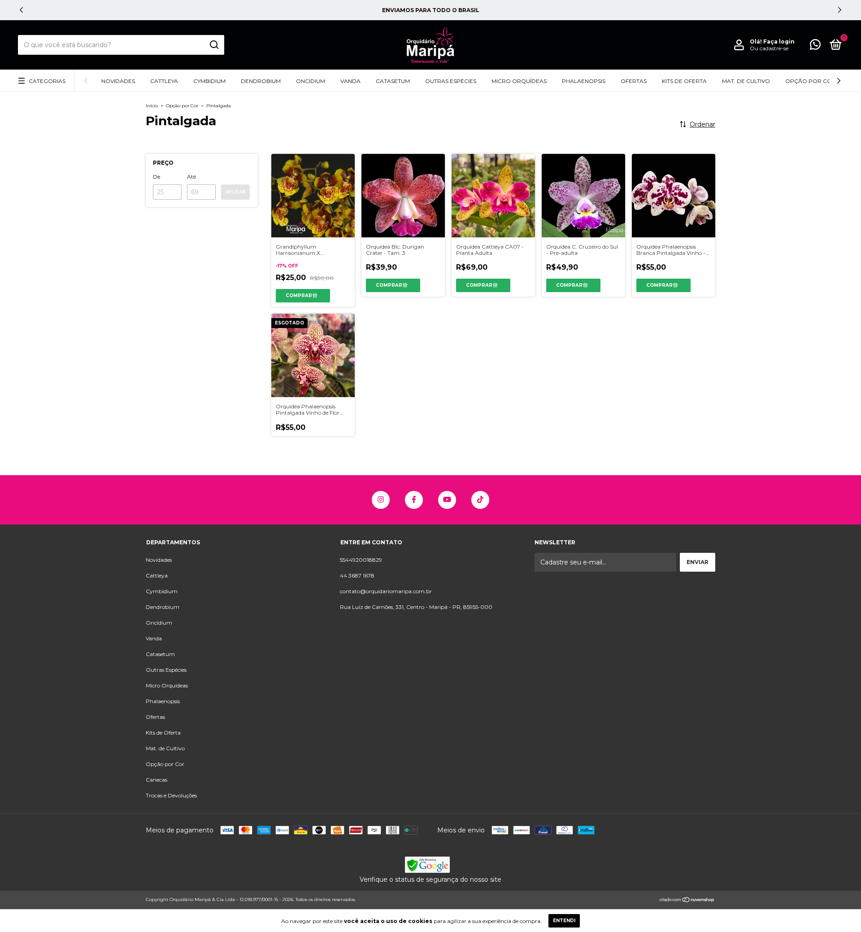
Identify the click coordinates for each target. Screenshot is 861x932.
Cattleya (164, 81)
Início (152, 106)
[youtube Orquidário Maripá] (447, 500)
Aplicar (235, 191)
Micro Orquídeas (519, 81)
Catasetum (393, 81)
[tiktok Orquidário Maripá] (480, 500)
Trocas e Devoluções (171, 795)
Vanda (350, 81)
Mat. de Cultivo (746, 81)
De (156, 176)
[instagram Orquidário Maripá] (381, 500)
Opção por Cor (810, 81)
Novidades (118, 81)
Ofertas (634, 81)
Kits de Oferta (684, 81)
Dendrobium (261, 81)
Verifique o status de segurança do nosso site (430, 879)
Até (191, 176)
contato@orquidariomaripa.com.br (386, 591)
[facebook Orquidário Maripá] (414, 500)
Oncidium (310, 81)
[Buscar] (213, 45)
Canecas (156, 779)
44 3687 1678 (357, 575)
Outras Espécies (450, 81)
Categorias (47, 81)
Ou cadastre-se (769, 48)
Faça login (779, 41)
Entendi (564, 920)
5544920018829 (361, 559)
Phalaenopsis (583, 81)
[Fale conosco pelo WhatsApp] (815, 46)
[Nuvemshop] (687, 901)
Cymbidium (209, 81)
